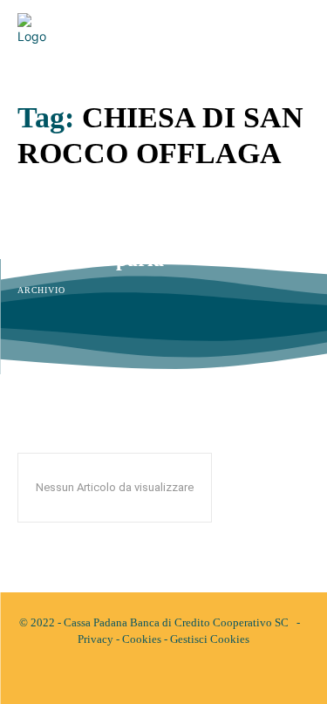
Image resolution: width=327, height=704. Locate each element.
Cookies (141, 639)
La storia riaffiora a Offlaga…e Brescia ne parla (158, 247)
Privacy (95, 639)
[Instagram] (178, 676)
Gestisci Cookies (209, 639)
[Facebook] (149, 676)
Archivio (41, 290)
